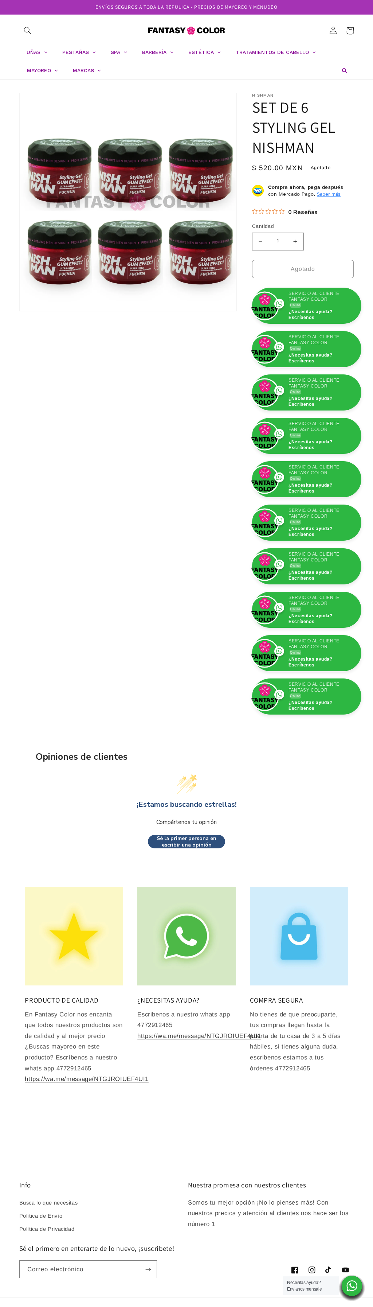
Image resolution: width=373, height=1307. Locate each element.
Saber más (329, 194)
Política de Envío (41, 1259)
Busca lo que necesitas (48, 1246)
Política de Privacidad (47, 1273)
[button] (27, 30)
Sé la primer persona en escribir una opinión (186, 885)
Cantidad (263, 226)
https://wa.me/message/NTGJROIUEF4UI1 (87, 1122)
